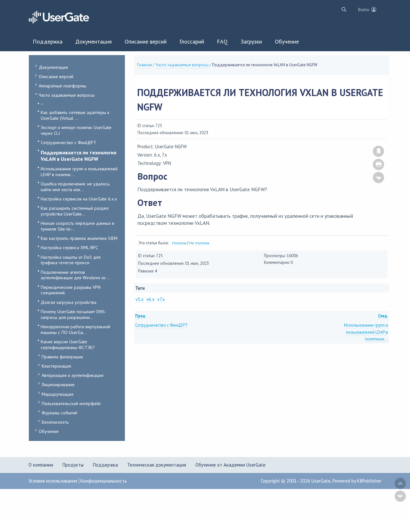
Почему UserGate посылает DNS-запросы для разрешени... (73, 314)
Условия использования (53, 481)
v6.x (150, 299)
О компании (41, 465)
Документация (53, 67)
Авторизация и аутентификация (72, 375)
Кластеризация (56, 366)
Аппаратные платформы (62, 86)
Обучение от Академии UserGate (230, 465)
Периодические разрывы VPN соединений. (71, 290)
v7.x (161, 299)
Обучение (49, 431)
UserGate (321, 481)
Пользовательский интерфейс (71, 403)
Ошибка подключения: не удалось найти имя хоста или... (75, 186)
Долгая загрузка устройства (68, 302)
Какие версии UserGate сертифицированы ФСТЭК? (68, 344)
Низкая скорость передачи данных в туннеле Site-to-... (77, 226)
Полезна (179, 242)
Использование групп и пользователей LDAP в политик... (79, 171)
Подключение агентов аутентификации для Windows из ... (76, 275)
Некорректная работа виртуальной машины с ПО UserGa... (75, 329)
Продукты (73, 465)
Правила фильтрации (62, 357)
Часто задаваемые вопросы (66, 95)
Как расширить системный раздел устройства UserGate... (75, 211)
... (42, 103)
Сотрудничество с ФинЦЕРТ (68, 142)
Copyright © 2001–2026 (286, 481)
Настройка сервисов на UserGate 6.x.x (79, 199)
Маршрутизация (57, 394)
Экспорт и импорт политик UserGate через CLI (76, 130)
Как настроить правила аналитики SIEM (79, 238)
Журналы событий (59, 413)
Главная (144, 65)
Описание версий (56, 76)
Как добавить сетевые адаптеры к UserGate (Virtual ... (75, 115)
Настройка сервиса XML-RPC (69, 247)
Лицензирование (58, 384)
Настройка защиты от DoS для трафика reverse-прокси (71, 260)
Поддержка (105, 465)
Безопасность (55, 422)
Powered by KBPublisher (356, 481)
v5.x (139, 299)
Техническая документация (156, 465)
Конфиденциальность (103, 481)
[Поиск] (342, 9)
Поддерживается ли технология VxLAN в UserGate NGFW (78, 155)
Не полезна (199, 242)
